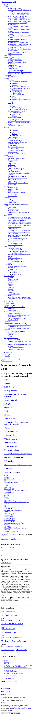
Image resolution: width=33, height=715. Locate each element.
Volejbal (10, 289)
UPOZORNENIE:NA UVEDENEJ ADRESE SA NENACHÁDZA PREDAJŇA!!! (18, 666)
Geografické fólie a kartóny (16, 147)
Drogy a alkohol (16, 114)
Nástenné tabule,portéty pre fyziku (18, 183)
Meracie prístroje (13, 181)
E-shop (6, 380)
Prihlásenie (8, 352)
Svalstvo (14, 85)
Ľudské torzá (15, 83)
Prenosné (10, 334)
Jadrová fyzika (12, 184)
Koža (13, 96)
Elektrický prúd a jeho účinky (16, 168)
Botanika (10, 101)
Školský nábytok (9, 57)
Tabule (6, 6)
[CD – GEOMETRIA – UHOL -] (10, 620)
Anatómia (11, 80)
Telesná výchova (9, 276)
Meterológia (11, 308)
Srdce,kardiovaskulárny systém (21, 88)
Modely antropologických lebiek (17, 192)
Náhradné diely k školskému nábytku (15, 73)
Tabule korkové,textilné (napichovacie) (19, 44)
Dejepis (6, 186)
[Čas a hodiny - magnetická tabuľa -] (11, 646)
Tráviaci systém (16, 93)
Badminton (11, 290)
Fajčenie (14, 116)
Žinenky (10, 284)
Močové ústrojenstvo (18, 94)
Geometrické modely (14, 209)
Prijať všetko (4, 713)
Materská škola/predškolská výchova (15, 323)
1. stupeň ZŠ (9, 435)
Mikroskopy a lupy (9, 246)
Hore (2, 702)
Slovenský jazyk (9, 197)
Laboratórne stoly (13, 68)
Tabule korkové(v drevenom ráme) (18, 42)
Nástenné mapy (12, 187)
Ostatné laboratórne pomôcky (16, 240)
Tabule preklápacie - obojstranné (17, 39)
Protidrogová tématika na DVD (17, 318)
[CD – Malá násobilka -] (8, 611)
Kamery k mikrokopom (15, 261)
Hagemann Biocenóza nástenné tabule (19, 121)
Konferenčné (12, 333)
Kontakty (7, 477)
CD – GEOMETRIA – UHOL (12, 624)
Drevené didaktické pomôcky (16, 326)
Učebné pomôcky (7, 361)
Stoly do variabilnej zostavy (16, 70)
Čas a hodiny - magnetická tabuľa (14, 650)
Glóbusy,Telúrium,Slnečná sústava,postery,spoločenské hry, (17, 141)
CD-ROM (11, 201)
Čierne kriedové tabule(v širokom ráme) (19, 49)
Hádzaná (10, 282)
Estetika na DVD (13, 320)
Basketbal (11, 287)
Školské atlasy (12, 145)
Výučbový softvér (13, 143)
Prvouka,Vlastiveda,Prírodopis (17, 266)
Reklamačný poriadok (10, 671)
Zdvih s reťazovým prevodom (20, 15)
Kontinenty (15, 134)
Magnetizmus (12, 166)
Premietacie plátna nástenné (16, 347)
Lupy (9, 263)
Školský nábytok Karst (14, 59)
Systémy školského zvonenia (16, 331)
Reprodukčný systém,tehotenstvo (21, 99)
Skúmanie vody (12, 310)
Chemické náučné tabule (15, 243)
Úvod (6, 5)
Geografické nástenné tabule (16, 150)
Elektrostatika (12, 163)
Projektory (7, 329)
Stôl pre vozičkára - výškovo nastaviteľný (20, 72)
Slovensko (15, 130)
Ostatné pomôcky (13, 196)
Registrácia (9, 354)
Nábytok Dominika (13, 77)
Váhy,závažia (12, 241)
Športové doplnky (13, 279)
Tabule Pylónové (13, 24)
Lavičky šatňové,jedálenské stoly (17, 67)
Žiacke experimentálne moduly (17, 176)
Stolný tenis (11, 292)
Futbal (10, 285)
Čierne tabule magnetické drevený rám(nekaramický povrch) (18, 46)
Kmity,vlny (11, 165)
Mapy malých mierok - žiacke (16, 139)
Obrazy (10, 104)
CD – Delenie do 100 (8, 632)
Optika (10, 161)
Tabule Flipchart (13, 50)
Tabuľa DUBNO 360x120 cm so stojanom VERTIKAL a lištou (17, 17)
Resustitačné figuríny (18, 108)
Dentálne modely (17, 98)
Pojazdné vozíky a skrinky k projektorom (20, 341)
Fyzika (6, 155)
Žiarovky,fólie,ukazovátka (15, 339)
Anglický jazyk (16, 272)
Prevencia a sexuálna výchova (16, 111)
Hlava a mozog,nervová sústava (21, 86)
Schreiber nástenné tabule (15, 117)
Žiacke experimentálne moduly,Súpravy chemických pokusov (19, 235)
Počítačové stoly (13, 65)
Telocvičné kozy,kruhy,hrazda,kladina (19, 297)
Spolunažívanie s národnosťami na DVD (20, 315)
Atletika (10, 277)
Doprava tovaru (8, 670)
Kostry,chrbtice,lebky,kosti (19, 81)
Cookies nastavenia (10, 675)
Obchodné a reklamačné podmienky (14, 673)
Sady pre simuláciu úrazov (19, 109)
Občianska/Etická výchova (12, 312)
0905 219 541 (6, 691)
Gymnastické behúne (14, 294)
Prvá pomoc (11, 106)
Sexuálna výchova (17, 112)
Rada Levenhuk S (17, 253)
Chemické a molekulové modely (17, 238)
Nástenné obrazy (13, 202)
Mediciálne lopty (13, 281)
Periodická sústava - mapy (15, 245)
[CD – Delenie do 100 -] (8, 629)
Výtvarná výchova (9, 303)
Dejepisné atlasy (13, 194)
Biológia (6, 78)
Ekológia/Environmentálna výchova (14, 307)
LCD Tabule (8, 55)
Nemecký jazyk (16, 274)
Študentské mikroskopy (15, 258)
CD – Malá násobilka (9, 615)
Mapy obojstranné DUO (15, 137)
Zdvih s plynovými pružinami (20, 13)
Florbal (10, 300)
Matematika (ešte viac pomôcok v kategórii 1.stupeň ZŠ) (17, 423)
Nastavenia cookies (6, 710)
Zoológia (10, 103)
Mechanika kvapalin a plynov (16, 158)
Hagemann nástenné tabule (16, 119)
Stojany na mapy (13, 152)
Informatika (7, 321)
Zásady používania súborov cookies (20, 708)
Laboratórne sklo (13, 228)
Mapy (9, 129)
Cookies (6, 663)
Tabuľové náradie (13, 210)
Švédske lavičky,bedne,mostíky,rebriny (19, 298)
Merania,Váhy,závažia (14, 179)
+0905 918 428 (6, 688)
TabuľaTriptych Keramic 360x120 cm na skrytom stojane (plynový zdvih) (20, 22)
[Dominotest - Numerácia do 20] (10, 539)
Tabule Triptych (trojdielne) (16, 8)
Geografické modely (14, 148)
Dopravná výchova (9, 305)
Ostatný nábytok (9, 75)
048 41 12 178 (6, 694)
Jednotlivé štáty (16, 135)
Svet (13, 132)
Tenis (9, 295)
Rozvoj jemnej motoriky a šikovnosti (18, 328)
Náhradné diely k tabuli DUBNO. (21, 19)
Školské (10, 336)
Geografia (7, 127)
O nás (6, 475)
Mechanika (11, 156)
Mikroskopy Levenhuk (14, 248)
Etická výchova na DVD (15, 313)
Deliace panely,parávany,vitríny (17, 52)
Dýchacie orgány (17, 90)
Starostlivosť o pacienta (15, 125)
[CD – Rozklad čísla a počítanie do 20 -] (12, 637)
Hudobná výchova (9, 302)
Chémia (6, 215)
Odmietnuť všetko (15, 713)
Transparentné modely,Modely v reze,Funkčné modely (17, 170)
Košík (8, 356)
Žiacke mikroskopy (13, 259)
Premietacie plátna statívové (16, 349)
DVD (9, 191)
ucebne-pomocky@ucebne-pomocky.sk (14, 697)
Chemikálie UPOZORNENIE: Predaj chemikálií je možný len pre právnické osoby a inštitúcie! (19, 231)
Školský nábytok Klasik (15, 60)
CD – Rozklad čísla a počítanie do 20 (14, 641)
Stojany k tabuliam (13, 41)
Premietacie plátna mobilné (16, 343)
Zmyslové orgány (17, 91)
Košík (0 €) (15, 482)
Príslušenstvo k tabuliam (15, 54)
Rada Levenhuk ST (17, 250)
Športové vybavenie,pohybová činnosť (19, 325)
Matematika (11, 267)
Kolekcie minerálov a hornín (16, 153)
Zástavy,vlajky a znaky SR (16, 316)
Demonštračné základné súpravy (17, 178)
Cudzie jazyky (12, 271)
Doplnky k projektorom (11, 338)
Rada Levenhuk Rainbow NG (20, 251)
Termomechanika (13, 160)
